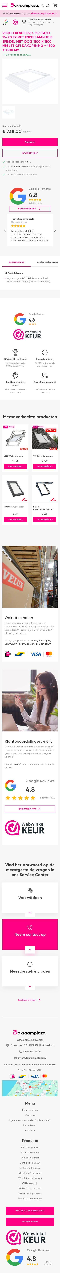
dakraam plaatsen (43, 13)
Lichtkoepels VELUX (30, 1163)
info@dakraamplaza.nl (32, 1058)
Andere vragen (27, 1000)
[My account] (47, 5)
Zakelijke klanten (30, 1222)
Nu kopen (30, 142)
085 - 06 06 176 (32, 1051)
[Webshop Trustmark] (15, 22)
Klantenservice (30, 1110)
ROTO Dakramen (30, 1153)
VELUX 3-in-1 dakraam (30, 1178)
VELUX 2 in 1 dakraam (30, 1173)
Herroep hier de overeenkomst (30, 1211)
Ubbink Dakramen (30, 1158)
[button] (42, 5)
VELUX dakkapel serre (30, 1194)
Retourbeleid (30, 1125)
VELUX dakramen (30, 1147)
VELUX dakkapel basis (30, 1188)
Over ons (30, 1115)
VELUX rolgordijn (30, 1183)
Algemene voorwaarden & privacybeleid (30, 1120)
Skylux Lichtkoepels (30, 1168)
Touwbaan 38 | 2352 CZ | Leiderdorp (32, 1045)
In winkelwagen (30, 153)
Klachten (30, 1130)
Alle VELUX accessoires (30, 1199)
